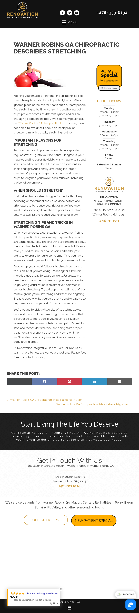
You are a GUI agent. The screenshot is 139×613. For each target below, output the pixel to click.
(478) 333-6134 (112, 12)
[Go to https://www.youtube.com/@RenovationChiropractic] (76, 13)
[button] (46, 520)
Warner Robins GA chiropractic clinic (41, 123)
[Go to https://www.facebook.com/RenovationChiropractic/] (62, 13)
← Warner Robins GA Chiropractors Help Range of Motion (44, 399)
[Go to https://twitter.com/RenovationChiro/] (69, 13)
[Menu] (69, 607)
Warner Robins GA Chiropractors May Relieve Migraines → (94, 404)
